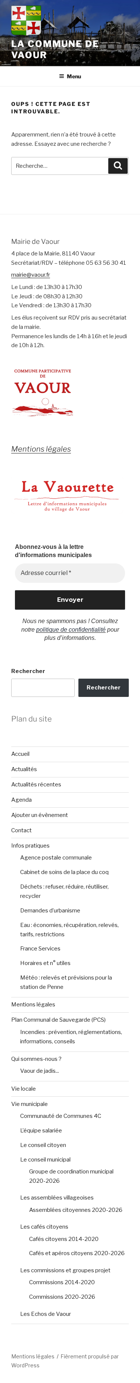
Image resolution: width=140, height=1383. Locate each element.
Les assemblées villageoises (57, 1197)
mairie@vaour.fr (30, 274)
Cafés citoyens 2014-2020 (64, 1239)
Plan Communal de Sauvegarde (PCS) (58, 1019)
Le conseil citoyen (43, 1145)
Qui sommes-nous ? (36, 1059)
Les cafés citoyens (44, 1226)
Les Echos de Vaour (45, 1314)
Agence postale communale (56, 857)
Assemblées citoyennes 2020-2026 (75, 1210)
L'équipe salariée (41, 1130)
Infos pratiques (30, 845)
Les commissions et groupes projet (65, 1270)
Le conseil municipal (45, 1159)
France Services (40, 948)
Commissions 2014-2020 (62, 1282)
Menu (74, 76)
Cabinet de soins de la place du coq (64, 872)
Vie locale (23, 1088)
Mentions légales (33, 1004)
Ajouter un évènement (39, 815)
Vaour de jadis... (39, 1071)
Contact (21, 830)
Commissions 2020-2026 (62, 1297)
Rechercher (28, 671)
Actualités (24, 769)
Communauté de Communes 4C (60, 1116)
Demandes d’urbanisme (50, 910)
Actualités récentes (36, 784)
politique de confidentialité (71, 629)
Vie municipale (29, 1104)
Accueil (20, 754)
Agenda (21, 799)
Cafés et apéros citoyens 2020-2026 (77, 1253)
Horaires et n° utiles (45, 963)
